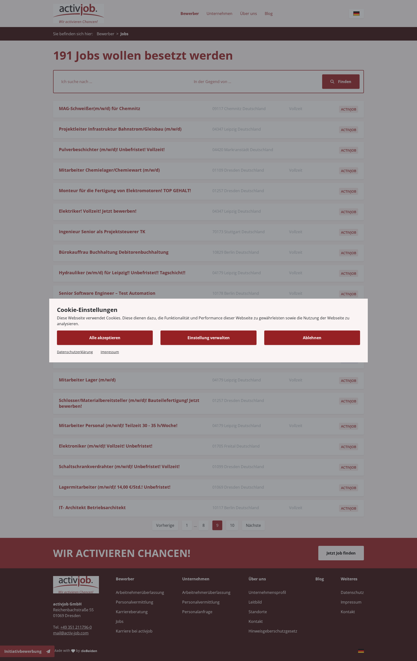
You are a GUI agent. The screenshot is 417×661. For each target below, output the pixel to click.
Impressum (110, 352)
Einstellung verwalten (209, 337)
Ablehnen (312, 337)
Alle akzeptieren (104, 337)
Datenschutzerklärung (75, 352)
